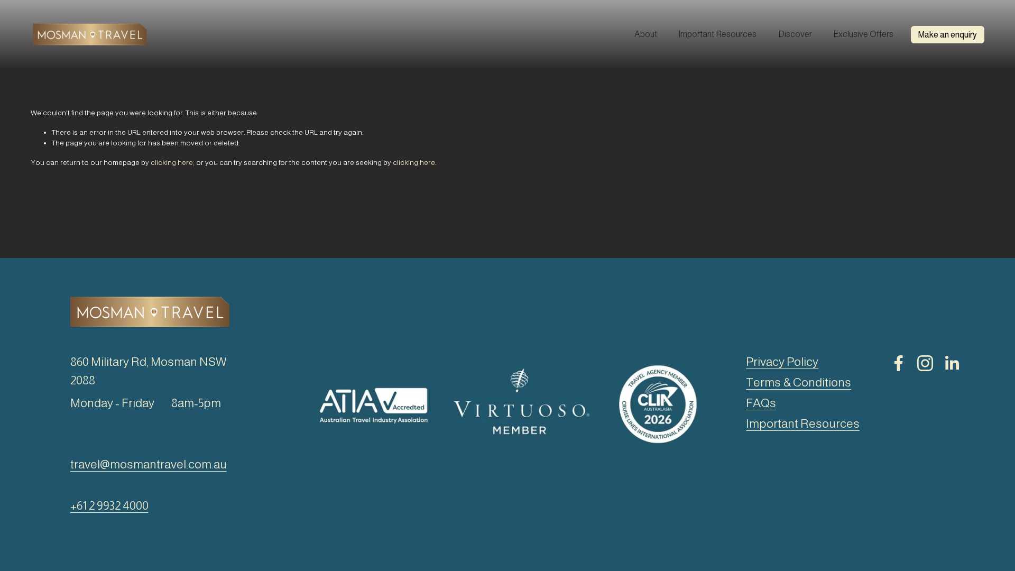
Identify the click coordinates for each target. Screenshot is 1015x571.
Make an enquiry (947, 34)
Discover (795, 34)
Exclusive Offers (863, 34)
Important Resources (717, 34)
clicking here (172, 163)
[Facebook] (898, 363)
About (645, 34)
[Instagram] (925, 363)
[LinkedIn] (951, 363)
